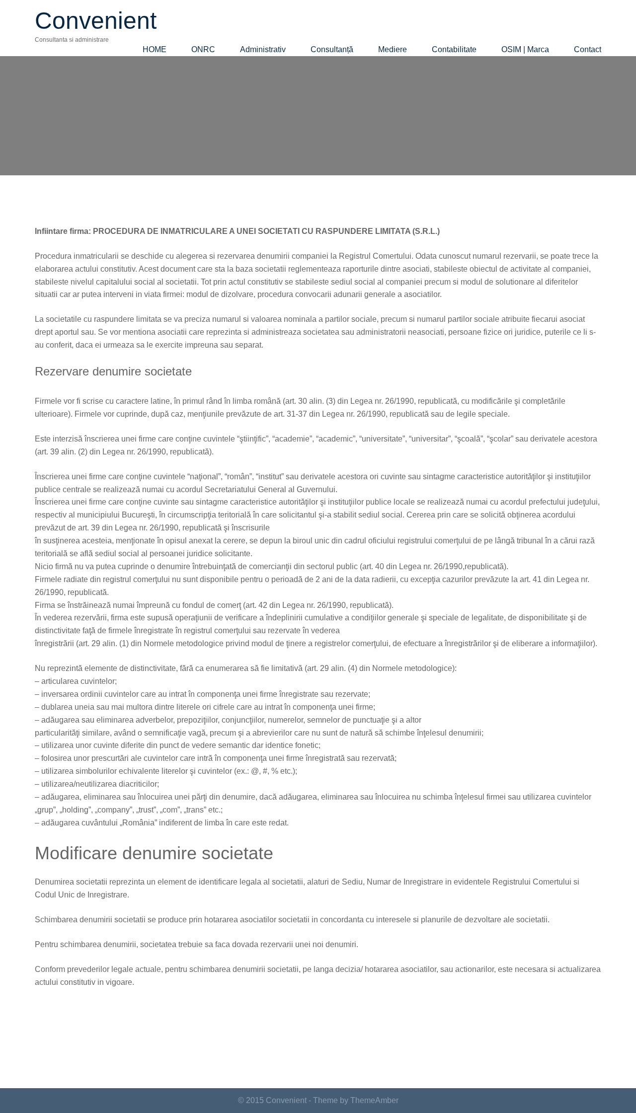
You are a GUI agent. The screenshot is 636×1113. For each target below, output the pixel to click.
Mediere (392, 49)
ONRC (203, 49)
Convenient (96, 20)
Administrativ (263, 49)
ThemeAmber (374, 1100)
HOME (154, 49)
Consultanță (332, 49)
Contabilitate (454, 49)
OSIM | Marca (525, 49)
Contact (587, 49)
